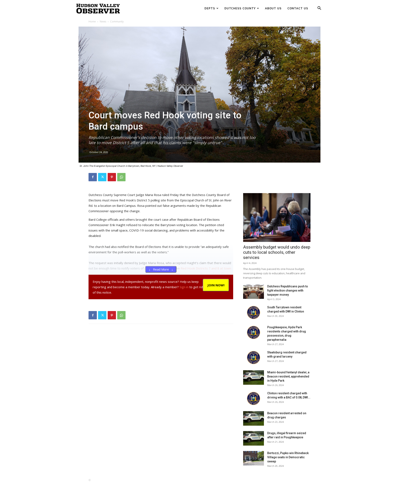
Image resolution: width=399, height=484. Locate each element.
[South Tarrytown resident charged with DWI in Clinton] (253, 312)
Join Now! (215, 285)
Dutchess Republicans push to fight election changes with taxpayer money (287, 290)
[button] (319, 9)
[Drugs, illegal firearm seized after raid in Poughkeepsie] (253, 438)
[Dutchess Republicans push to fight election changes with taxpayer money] (253, 291)
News (103, 21)
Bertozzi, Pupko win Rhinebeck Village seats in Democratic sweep (288, 457)
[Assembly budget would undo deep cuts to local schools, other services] (276, 217)
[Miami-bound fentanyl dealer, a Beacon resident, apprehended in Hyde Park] (253, 377)
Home (92, 21)
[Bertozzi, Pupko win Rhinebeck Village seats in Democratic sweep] (253, 458)
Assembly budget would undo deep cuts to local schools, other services (276, 252)
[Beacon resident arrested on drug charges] (253, 418)
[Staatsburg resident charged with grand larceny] (253, 357)
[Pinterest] (112, 177)
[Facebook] (93, 177)
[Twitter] (102, 177)
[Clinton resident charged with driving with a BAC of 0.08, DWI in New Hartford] (253, 398)
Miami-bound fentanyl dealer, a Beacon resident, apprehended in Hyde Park (288, 376)
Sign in (184, 287)
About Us (273, 8)
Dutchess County (240, 8)
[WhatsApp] (121, 177)
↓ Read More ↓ (161, 269)
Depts (209, 8)
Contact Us (297, 8)
